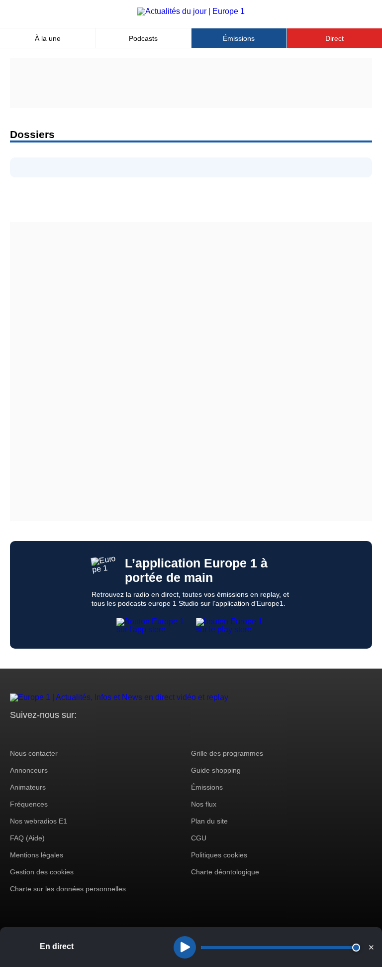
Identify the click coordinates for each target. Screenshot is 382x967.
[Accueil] (191, 11)
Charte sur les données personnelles (68, 889)
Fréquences (29, 804)
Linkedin (101, 733)
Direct (334, 38)
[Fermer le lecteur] (371, 947)
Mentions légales (36, 855)
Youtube (67, 733)
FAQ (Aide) (27, 838)
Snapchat (84, 733)
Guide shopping (216, 770)
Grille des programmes (227, 753)
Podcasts (143, 38)
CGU (198, 838)
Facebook (50, 733)
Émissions (239, 38)
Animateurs (28, 787)
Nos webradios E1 (38, 821)
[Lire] (185, 947)
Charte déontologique (225, 872)
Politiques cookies (219, 855)
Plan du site (209, 821)
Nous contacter (34, 753)
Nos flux (203, 804)
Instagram (33, 733)
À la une (48, 38)
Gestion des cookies (42, 872)
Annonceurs (29, 770)
